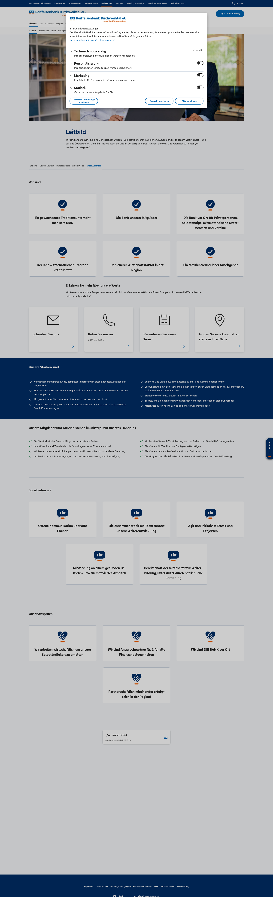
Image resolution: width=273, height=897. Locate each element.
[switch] (200, 63)
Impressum (106, 39)
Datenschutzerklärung (82, 39)
